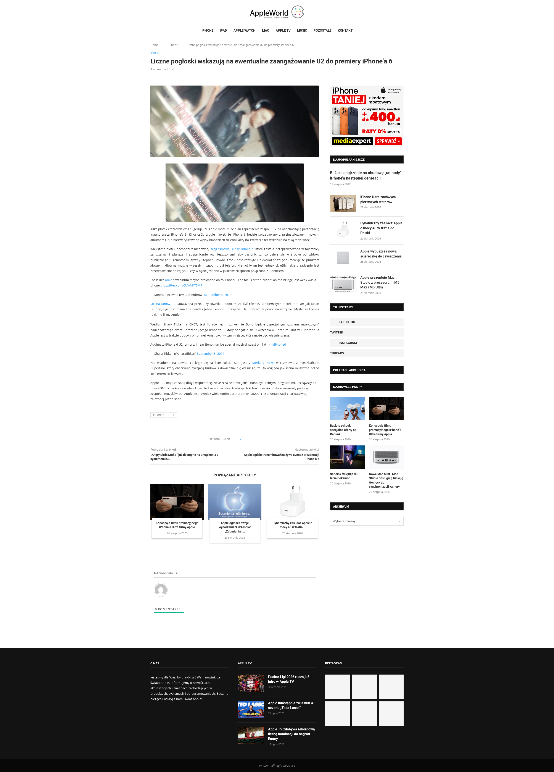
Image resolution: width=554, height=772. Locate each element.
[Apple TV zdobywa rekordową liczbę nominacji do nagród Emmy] (251, 735)
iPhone (207, 30)
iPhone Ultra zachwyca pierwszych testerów (378, 199)
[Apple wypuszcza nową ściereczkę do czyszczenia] (343, 257)
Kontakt (345, 30)
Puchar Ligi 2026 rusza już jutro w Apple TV (288, 679)
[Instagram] (160, 12)
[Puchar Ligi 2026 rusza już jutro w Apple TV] (251, 683)
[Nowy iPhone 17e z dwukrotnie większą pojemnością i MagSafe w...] (364, 713)
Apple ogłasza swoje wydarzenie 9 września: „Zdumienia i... (235, 527)
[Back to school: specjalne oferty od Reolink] (347, 408)
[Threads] (164, 12)
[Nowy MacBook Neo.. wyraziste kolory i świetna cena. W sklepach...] (337, 713)
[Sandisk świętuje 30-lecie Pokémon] (347, 457)
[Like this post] (243, 439)
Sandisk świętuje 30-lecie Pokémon (344, 476)
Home (154, 45)
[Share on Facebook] (248, 439)
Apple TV (283, 30)
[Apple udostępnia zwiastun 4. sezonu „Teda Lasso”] (251, 709)
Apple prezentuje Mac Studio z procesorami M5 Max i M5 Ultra (379, 282)
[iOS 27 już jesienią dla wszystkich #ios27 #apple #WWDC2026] (364, 686)
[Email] (174, 12)
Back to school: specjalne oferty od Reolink (343, 430)
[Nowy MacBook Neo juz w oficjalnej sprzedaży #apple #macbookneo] (391, 686)
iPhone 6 (158, 415)
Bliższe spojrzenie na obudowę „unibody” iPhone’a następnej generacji (365, 175)
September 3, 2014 (217, 295)
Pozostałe (322, 30)
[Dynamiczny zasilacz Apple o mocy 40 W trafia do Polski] (292, 502)
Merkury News (263, 363)
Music (302, 30)
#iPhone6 (279, 344)
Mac (265, 30)
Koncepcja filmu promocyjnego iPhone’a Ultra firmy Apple (385, 430)
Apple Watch (245, 30)
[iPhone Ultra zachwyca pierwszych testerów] (343, 203)
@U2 (168, 280)
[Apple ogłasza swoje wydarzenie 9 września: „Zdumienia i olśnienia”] (235, 502)
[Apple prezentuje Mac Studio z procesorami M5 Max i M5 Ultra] (343, 284)
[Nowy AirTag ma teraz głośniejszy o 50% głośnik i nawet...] (391, 713)
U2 (172, 415)
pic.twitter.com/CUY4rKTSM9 (181, 285)
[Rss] (168, 12)
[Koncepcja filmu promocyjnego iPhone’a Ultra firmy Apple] (177, 502)
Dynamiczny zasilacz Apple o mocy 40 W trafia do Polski (381, 228)
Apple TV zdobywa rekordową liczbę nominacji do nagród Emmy (291, 734)
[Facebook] (152, 12)
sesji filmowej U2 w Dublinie (232, 249)
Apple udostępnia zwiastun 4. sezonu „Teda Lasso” (291, 705)
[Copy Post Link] (254, 439)
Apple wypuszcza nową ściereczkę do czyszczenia (381, 253)
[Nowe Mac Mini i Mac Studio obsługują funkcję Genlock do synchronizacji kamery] (386, 457)
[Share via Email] (260, 439)
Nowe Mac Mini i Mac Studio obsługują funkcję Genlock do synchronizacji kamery (386, 480)
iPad (223, 30)
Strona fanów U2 (163, 304)
